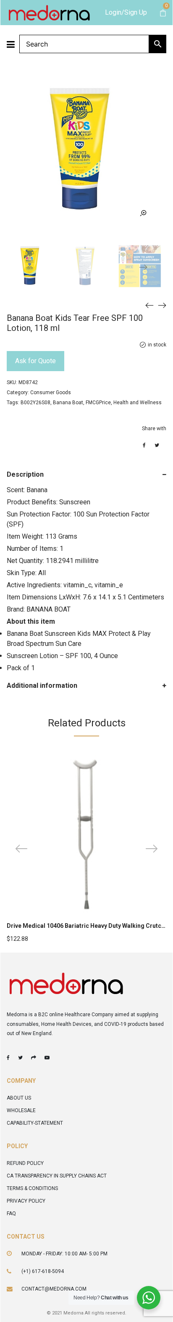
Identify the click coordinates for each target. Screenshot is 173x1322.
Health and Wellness (137, 402)
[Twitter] (20, 1058)
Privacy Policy (26, 1201)
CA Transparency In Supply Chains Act (57, 1176)
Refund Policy (25, 1163)
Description (25, 474)
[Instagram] (33, 1058)
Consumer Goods (50, 392)
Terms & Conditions (32, 1188)
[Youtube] (47, 1058)
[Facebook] (8, 1058)
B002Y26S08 (35, 402)
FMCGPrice (98, 402)
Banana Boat (68, 402)
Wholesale (21, 1110)
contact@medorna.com (53, 1289)
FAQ (11, 1213)
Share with (154, 428)
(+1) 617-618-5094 (42, 1271)
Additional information (42, 685)
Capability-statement (35, 1123)
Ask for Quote (35, 361)
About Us (19, 1098)
